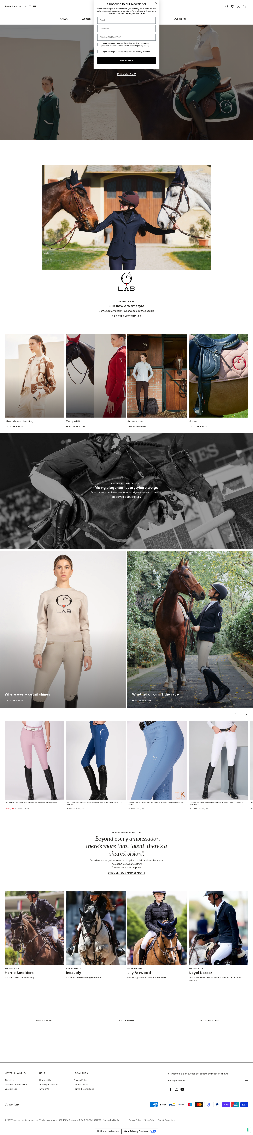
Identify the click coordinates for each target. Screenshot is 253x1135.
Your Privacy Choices (136, 1131)
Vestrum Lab (11, 1089)
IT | (31, 6)
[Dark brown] (140, 797)
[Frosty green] (11, 797)
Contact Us (45, 1080)
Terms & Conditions (84, 1089)
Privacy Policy (81, 1080)
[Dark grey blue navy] (7, 797)
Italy (11, 1104)
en (34, 6)
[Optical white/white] (198, 797)
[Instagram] (176, 1089)
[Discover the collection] (126, 70)
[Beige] (202, 797)
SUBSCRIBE (126, 60)
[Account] (238, 6)
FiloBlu (116, 1120)
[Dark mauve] (18, 797)
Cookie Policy (81, 1084)
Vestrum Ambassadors (16, 1084)
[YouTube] (182, 1089)
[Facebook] (170, 1089)
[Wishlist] (232, 6)
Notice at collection (108, 1131)
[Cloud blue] (21, 797)
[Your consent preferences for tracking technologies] (248, 1130)
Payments (44, 1089)
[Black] (72, 797)
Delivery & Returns (48, 1084)
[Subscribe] (246, 1080)
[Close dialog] (156, 3)
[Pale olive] (83, 797)
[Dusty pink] (79, 797)
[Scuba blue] (137, 797)
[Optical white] (14, 797)
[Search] (227, 6)
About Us (9, 1080)
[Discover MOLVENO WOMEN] (34, 760)
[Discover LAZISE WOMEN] (218, 760)
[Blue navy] (68, 797)
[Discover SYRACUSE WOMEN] (157, 760)
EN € (17, 1104)
